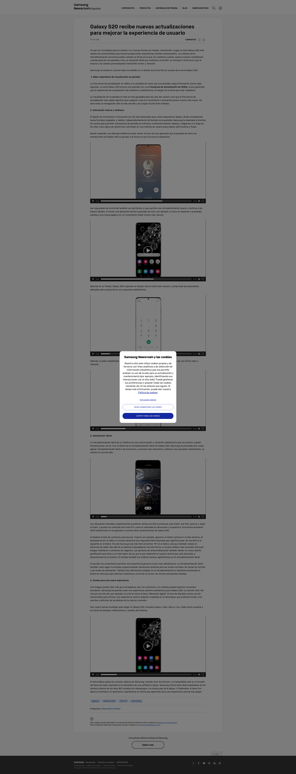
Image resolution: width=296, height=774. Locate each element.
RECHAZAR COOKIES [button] (148, 400)
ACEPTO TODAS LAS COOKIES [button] (148, 416)
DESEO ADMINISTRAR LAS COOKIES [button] (148, 407)
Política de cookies (147, 392)
